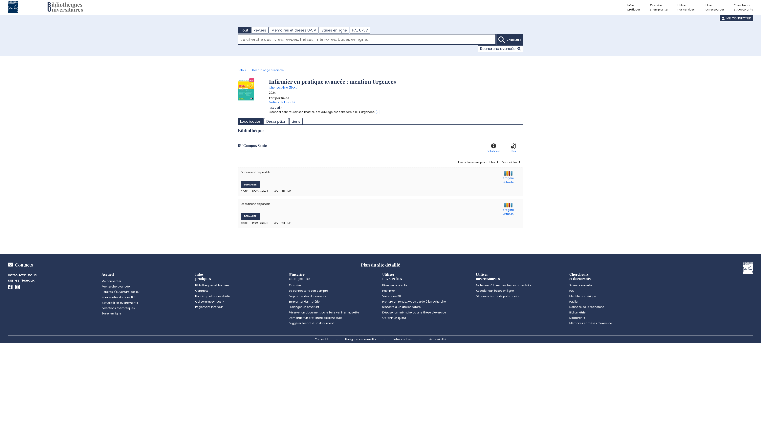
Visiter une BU (391, 296)
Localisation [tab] (250, 121)
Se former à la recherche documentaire (504, 285)
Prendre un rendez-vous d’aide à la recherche (414, 302)
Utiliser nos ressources (714, 7)
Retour (242, 70)
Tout (244, 30)
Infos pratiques (634, 7)
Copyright (321, 339)
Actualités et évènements (120, 303)
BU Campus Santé (252, 145)
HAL (571, 291)
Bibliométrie (577, 312)
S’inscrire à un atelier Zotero (401, 307)
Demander (250, 184)
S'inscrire (295, 285)
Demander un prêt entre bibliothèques (315, 318)
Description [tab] (276, 121)
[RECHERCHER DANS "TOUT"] (367, 40)
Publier (573, 302)
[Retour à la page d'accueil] (65, 7)
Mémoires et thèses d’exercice (590, 323)
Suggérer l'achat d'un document (311, 323)
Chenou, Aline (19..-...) (284, 88)
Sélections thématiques (118, 308)
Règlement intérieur (209, 307)
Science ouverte (580, 285)
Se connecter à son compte (308, 291)
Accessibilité (437, 339)
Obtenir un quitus (394, 318)
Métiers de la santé (282, 102)
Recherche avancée (497, 48)
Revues (259, 30)
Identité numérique (582, 296)
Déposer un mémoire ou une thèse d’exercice (414, 312)
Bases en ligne (334, 30)
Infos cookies (403, 339)
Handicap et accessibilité (212, 296)
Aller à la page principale (267, 70)
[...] (378, 112)
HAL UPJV (360, 30)
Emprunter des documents (307, 296)
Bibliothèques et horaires (212, 285)
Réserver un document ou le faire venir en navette (324, 312)
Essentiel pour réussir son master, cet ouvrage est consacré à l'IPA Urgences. (324, 110)
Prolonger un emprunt (304, 307)
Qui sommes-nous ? (209, 302)
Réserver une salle (394, 285)
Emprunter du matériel (304, 302)
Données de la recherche (586, 307)
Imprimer (388, 291)
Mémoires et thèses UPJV (294, 30)
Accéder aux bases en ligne (495, 291)
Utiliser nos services (686, 7)
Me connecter (738, 18)
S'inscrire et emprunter (659, 7)
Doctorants (577, 318)
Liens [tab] (296, 121)
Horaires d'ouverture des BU (121, 292)
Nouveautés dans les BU (118, 297)
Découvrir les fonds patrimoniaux (499, 296)
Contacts (24, 265)
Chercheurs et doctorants (743, 7)
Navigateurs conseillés (360, 339)
